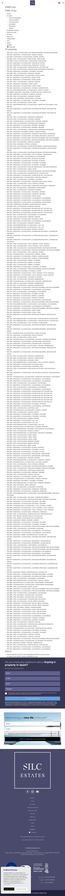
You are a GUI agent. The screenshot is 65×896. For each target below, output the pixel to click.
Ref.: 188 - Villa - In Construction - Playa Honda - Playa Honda (26, 58)
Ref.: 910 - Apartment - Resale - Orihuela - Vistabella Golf (24, 642)
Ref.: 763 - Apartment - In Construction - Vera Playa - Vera (25, 364)
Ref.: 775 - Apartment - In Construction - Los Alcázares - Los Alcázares (29, 389)
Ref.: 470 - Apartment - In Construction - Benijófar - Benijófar (25, 125)
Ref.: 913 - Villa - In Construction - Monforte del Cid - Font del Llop (27, 644)
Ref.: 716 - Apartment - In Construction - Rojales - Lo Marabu (25, 295)
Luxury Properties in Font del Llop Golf (32, 840)
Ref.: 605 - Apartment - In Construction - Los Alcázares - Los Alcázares (29, 202)
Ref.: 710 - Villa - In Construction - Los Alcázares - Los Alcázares (26, 291)
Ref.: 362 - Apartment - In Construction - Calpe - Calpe (24, 85)
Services (9, 34)
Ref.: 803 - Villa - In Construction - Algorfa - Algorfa (22, 430)
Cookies (35, 893)
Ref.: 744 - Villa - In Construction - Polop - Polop (22, 337)
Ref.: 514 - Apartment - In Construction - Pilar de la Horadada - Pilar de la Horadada (33, 137)
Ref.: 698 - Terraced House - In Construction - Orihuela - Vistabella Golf (29, 281)
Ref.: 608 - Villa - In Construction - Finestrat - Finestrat (23, 206)
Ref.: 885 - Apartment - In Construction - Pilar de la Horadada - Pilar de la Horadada (33, 590)
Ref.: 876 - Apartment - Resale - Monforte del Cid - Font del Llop (27, 572)
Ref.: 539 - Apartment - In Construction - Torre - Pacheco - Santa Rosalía (29, 154)
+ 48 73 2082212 (50, 880)
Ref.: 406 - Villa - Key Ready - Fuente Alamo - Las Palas (24, 98)
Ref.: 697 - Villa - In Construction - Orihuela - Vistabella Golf (25, 279)
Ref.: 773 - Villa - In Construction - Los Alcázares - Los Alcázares (26, 387)
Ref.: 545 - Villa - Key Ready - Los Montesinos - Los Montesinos (26, 156)
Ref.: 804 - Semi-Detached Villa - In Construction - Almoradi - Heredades (29, 432)
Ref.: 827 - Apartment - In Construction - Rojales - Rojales (24, 476)
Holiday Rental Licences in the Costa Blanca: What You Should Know (28, 654)
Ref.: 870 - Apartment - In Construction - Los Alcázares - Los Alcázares (29, 551)
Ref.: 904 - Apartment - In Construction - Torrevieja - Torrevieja (26, 630)
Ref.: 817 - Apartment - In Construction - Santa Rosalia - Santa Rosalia (28, 455)
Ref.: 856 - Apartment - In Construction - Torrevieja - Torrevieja (26, 524)
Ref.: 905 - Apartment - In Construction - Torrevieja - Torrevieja (26, 632)
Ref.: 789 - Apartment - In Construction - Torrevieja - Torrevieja (26, 414)
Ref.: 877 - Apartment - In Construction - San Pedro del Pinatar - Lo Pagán (30, 574)
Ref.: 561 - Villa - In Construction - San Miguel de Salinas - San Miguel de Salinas (31, 171)
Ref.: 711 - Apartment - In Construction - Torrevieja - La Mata (25, 293)
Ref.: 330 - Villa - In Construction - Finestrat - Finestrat (23, 81)
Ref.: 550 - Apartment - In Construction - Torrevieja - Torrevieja (26, 164)
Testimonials (11, 38)
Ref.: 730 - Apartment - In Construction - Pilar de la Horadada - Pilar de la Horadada (33, 308)
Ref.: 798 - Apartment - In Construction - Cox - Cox (22, 420)
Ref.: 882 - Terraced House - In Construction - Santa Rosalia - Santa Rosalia (30, 584)
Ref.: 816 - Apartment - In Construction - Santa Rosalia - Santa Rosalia (28, 453)
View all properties (15, 18)
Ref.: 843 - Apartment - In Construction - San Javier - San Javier (26, 503)
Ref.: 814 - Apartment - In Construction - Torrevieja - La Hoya (25, 451)
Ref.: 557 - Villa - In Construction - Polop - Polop (22, 169)
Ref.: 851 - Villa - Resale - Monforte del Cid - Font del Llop (24, 516)
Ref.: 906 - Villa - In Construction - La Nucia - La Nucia (23, 634)
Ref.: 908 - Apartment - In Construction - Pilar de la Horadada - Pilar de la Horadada (33, 638)
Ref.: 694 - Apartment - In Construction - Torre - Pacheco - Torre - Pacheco (30, 272)
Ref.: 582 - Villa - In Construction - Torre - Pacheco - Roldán (25, 183)
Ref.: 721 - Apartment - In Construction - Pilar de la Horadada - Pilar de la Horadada (33, 301)
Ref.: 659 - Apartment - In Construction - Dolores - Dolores (25, 229)
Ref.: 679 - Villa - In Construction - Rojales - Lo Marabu (23, 260)
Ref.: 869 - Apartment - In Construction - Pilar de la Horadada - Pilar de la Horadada (33, 549)
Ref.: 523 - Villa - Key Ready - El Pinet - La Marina (22, 144)
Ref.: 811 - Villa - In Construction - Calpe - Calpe (21, 445)
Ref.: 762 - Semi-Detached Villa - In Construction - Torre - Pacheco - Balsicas (31, 362)
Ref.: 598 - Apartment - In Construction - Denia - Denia (24, 196)
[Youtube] (37, 791)
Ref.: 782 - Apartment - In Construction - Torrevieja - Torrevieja (26, 403)
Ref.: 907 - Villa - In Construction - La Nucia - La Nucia (23, 636)
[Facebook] (27, 791)
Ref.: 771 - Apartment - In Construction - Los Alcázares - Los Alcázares (28, 385)
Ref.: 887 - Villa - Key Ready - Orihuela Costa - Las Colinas (24, 594)
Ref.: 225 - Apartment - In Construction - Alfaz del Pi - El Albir (26, 65)
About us (10, 36)
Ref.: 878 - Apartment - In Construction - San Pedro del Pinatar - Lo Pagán (30, 576)
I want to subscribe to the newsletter (32, 739)
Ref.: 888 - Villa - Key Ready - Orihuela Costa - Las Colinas (24, 597)
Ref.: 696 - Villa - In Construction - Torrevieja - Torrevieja (24, 277)
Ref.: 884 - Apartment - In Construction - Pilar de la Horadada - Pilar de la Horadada (33, 588)
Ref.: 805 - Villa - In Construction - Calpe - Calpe (22, 434)
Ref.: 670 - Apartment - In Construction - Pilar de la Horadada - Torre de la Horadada (33, 250)
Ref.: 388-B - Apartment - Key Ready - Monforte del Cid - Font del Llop (29, 92)
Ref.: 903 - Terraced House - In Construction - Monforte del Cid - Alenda (29, 628)
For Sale (9, 15)
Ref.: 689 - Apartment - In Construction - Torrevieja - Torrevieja (26, 266)
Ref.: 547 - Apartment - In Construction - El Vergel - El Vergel (26, 158)
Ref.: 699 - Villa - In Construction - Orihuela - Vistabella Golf (25, 283)
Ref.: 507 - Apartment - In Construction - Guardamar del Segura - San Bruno (30, 135)
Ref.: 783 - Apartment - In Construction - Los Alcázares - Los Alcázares (29, 405)
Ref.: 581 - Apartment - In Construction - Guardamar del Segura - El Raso (29, 181)
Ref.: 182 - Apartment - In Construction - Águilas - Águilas (24, 54)
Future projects (14, 20)
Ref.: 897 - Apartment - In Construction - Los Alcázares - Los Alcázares (29, 615)
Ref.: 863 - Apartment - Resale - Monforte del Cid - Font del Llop (27, 534)
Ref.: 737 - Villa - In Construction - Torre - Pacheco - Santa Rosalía (27, 322)
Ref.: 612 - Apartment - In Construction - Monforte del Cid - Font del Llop (29, 210)
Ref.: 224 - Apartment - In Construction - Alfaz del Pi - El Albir (26, 63)
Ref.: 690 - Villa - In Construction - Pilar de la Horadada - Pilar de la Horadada (31, 268)
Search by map (11, 32)
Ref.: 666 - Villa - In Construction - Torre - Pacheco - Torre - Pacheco (28, 245)
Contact (9, 45)
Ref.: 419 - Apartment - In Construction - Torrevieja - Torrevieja (26, 100)
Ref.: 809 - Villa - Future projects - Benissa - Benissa (23, 441)
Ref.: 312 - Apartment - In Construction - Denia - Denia (23, 79)
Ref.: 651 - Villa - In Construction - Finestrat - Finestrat (23, 223)
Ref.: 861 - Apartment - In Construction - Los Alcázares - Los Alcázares (29, 530)
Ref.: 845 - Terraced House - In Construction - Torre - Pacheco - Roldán (29, 505)
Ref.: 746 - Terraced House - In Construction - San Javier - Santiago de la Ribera (31, 339)
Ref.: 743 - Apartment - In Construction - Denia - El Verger (25, 335)
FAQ (8, 40)
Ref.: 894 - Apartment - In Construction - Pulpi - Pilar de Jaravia (26, 609)
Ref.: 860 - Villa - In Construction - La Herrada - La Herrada (25, 528)
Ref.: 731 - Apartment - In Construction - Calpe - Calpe (23, 310)
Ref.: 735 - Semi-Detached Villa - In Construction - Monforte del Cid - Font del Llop (32, 318)
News (8, 42)
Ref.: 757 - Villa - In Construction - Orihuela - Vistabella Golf (25, 356)
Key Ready (12, 24)
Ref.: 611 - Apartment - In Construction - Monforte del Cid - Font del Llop (29, 208)
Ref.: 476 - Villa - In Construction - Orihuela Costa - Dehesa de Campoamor (30, 129)
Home (9, 13)
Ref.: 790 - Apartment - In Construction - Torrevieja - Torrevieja (26, 416)
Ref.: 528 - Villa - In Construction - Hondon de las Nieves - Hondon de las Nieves (32, 146)
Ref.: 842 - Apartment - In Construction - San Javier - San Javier (26, 501)
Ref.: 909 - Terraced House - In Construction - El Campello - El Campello (29, 640)
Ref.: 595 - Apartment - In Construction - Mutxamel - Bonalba (26, 191)
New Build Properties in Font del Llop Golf (32, 836)
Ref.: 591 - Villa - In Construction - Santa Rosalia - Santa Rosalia (26, 187)
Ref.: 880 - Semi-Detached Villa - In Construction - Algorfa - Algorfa (28, 580)
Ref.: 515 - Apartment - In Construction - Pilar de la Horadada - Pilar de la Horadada (33, 139)
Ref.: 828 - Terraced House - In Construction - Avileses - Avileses (27, 478)
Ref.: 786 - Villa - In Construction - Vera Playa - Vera (22, 408)
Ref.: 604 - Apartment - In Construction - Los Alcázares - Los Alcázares (29, 200)
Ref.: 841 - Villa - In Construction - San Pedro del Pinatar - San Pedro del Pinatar (31, 499)
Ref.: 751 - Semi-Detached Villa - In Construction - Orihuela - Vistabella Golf (30, 345)
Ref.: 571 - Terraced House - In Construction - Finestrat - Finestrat (27, 177)
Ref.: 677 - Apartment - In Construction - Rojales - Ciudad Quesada (27, 256)
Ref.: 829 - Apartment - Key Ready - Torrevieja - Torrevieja (25, 480)
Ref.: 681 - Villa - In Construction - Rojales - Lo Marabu (23, 264)
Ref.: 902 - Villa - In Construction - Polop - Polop (22, 626)
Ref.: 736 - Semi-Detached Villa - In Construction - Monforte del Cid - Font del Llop (32, 320)
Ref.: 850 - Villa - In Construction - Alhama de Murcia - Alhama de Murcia (29, 513)
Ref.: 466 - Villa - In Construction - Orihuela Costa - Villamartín (26, 123)
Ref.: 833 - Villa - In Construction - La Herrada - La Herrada (25, 486)
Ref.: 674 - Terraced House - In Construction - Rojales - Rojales (26, 254)
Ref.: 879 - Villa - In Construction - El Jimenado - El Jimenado (26, 578)
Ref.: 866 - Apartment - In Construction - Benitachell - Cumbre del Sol (29, 543)
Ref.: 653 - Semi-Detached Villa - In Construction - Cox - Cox (25, 227)
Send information (34, 698)
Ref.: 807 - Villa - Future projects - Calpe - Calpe (22, 437)
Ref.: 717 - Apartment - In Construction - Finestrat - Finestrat (25, 297)
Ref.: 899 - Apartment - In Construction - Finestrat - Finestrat (25, 619)
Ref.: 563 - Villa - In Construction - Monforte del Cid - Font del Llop (27, 173)
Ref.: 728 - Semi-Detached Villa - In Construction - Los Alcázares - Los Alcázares (32, 304)
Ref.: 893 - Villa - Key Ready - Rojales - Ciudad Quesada (24, 607)
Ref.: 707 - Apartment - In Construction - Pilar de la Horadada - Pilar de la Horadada (33, 287)
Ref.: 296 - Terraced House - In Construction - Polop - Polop (25, 75)
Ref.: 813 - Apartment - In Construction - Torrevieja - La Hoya (25, 449)
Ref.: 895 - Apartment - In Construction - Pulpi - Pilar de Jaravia (26, 611)
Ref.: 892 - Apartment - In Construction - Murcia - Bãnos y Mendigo (28, 605)
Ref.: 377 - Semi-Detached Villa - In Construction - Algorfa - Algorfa (27, 90)
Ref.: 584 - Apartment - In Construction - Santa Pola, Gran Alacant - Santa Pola (31, 185)
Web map (43, 893)
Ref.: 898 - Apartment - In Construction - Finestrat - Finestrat (25, 617)
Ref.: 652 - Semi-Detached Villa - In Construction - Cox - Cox (25, 225)
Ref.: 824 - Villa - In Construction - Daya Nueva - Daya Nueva (25, 470)
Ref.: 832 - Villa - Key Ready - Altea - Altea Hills (21, 484)
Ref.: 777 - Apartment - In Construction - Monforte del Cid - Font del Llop (29, 393)
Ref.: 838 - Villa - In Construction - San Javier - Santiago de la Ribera (28, 497)
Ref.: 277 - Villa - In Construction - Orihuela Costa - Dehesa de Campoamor (30, 69)
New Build (12, 26)
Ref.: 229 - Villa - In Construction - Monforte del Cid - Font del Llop (27, 67)
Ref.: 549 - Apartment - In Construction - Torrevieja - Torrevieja (26, 162)
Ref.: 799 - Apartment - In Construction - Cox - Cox (22, 422)
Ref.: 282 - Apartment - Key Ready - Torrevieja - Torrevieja (25, 71)
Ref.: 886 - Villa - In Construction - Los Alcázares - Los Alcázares (27, 592)
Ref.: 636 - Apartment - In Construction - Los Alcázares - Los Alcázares (29, 221)
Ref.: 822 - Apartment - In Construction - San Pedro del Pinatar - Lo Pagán (30, 466)
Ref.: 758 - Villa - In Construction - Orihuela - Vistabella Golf (25, 358)
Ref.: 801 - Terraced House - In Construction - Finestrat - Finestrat (27, 426)
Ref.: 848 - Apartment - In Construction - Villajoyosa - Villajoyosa (27, 511)
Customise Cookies (21, 889)
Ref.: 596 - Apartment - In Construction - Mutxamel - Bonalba (26, 193)
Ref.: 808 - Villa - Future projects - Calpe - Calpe (22, 439)
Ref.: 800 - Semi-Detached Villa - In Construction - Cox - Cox (25, 424)
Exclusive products (13, 30)
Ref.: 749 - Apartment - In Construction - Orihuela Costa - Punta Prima (28, 343)
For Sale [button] (32, 804)
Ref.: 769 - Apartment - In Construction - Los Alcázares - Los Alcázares (29, 380)
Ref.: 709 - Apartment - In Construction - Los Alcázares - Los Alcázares (29, 289)
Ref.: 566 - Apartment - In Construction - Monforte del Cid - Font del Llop (29, 175)
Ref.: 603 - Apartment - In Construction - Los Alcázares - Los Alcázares (29, 198)
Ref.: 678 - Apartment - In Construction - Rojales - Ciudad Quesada (27, 258)
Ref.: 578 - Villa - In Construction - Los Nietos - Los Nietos (24, 179)
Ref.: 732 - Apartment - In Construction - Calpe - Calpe (24, 312)
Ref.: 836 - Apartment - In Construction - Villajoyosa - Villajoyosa (26, 491)
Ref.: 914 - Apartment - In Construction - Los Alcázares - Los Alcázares (29, 646)
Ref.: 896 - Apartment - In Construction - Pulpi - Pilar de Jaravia (26, 613)
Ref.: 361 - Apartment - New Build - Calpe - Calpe (22, 83)
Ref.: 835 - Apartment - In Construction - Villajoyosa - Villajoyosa (26, 489)
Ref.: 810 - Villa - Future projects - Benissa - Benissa (23, 443)
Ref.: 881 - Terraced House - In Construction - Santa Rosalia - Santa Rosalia (30, 582)
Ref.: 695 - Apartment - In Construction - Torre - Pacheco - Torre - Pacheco (30, 275)
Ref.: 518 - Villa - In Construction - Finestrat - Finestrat (23, 142)
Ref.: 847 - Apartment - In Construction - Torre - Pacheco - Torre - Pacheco (30, 509)
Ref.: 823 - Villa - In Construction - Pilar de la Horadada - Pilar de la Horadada (31, 468)
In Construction (14, 22)
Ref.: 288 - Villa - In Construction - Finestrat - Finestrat (23, 73)
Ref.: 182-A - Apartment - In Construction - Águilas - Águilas (25, 56)
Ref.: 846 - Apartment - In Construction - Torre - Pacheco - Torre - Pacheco (30, 507)
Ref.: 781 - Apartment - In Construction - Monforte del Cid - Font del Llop (29, 401)
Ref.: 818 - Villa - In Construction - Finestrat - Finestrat (23, 457)
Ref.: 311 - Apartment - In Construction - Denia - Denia (23, 77)
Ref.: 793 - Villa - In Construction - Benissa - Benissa (23, 418)
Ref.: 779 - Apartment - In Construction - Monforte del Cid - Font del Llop (29, 397)
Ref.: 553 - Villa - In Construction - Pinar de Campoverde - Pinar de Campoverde (32, 166)
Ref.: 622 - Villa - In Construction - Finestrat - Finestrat (23, 216)
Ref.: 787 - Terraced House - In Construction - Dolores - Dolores (27, 410)
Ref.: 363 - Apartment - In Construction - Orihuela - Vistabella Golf (27, 88)
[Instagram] (32, 791)
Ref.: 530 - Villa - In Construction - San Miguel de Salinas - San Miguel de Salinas (31, 152)
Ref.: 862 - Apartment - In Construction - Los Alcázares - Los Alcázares (29, 532)
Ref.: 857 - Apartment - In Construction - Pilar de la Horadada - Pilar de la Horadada (33, 526)
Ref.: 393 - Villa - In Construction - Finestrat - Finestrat (23, 96)
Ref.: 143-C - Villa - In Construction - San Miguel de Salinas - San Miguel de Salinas (32, 52)
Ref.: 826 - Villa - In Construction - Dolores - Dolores (23, 474)
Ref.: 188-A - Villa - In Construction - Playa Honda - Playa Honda (26, 61)
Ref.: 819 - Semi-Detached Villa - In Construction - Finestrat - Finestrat (28, 459)
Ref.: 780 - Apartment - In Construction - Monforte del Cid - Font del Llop (29, 399)
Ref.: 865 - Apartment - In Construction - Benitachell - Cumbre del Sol (29, 540)
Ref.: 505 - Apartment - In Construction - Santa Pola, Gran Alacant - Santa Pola (31, 133)
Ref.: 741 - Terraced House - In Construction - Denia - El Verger (26, 333)
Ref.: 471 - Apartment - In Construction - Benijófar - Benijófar (25, 127)
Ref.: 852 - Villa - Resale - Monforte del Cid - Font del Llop (25, 518)
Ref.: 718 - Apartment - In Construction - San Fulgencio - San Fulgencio (29, 299)
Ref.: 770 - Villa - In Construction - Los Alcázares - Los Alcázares (26, 383)
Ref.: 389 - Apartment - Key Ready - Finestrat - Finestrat (24, 94)
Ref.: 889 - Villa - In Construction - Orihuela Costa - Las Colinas (26, 599)
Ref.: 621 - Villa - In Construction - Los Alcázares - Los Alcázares (26, 214)
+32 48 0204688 (49, 877)
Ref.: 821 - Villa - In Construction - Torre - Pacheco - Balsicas (25, 464)
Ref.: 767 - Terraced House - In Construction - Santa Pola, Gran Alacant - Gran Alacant (33, 376)
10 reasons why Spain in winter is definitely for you (22, 656)
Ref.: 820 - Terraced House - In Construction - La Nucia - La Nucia (27, 462)
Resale (11, 28)
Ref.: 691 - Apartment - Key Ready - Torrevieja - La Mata (24, 270)
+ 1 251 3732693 (48, 882)
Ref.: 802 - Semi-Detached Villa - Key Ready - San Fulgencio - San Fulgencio (30, 428)
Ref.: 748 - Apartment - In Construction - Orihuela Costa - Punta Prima (28, 341)
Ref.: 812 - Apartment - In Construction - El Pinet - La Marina (25, 447)
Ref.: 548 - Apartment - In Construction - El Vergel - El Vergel (26, 160)
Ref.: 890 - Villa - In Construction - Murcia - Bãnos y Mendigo (25, 601)
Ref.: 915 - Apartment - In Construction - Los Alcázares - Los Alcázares (28, 649)
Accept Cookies (9, 889)
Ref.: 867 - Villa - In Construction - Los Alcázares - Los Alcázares (27, 545)
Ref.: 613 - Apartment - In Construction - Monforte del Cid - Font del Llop (29, 212)
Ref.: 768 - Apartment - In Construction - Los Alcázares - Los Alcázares (29, 378)
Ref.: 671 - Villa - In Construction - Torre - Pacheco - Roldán (25, 252)
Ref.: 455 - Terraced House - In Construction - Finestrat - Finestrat (27, 121)
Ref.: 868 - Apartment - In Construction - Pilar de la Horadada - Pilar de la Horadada (33, 547)
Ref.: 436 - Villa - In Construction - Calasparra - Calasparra (25, 117)
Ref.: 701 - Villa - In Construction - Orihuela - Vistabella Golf (25, 285)
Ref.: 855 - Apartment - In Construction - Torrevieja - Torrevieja (26, 522)
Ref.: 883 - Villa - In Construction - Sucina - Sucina (22, 586)
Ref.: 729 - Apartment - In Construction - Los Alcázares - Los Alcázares (29, 306)
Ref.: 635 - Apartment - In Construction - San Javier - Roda (25, 218)
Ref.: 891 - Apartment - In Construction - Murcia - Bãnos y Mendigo (27, 603)
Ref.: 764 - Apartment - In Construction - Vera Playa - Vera (25, 366)
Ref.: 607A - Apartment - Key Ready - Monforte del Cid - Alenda (26, 204)
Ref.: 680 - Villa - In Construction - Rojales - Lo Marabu (24, 262)
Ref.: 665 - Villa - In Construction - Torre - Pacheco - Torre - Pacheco (28, 243)
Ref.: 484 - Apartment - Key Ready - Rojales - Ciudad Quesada (26, 131)
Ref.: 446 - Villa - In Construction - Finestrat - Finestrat (23, 119)
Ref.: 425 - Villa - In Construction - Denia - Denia (21, 102)
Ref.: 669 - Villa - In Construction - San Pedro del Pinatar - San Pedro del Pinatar (32, 247)
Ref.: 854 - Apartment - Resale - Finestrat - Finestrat (23, 520)
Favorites (12, 47)
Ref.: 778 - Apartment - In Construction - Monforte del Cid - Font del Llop (29, 395)
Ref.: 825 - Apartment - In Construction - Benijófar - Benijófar (25, 472)
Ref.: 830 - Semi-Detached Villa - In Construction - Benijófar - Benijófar (28, 482)
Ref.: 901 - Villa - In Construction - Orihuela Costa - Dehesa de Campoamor (30, 624)
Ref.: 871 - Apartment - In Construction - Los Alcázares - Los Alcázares (28, 553)
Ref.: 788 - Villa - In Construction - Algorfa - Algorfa (22, 412)
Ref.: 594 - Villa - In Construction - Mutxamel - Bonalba (24, 189)
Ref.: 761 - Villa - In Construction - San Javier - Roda (22, 360)
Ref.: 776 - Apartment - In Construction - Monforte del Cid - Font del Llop (29, 391)
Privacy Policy (50, 692)
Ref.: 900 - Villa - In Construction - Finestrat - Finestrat (23, 622)
